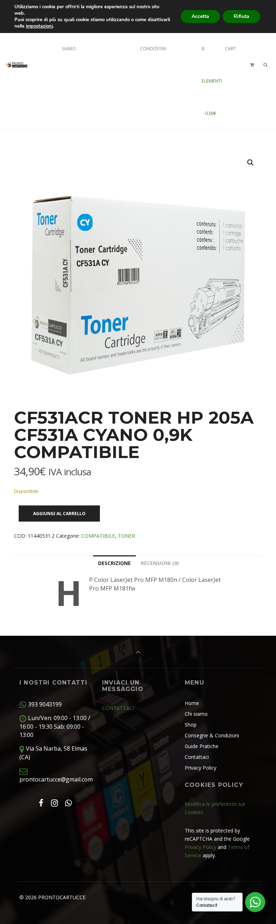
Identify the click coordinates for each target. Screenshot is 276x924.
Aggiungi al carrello (59, 513)
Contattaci (197, 756)
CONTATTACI (118, 708)
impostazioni (39, 26)
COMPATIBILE (98, 535)
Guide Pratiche (201, 746)
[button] (250, 162)
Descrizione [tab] (114, 563)
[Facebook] (41, 802)
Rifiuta (241, 16)
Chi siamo (196, 713)
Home (192, 703)
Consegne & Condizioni (212, 735)
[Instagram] (54, 802)
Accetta (200, 16)
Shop (191, 724)
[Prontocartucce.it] (16, 64)
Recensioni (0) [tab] (160, 563)
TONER (126, 535)
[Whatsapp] (68, 802)
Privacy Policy (200, 767)
